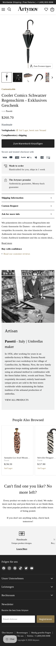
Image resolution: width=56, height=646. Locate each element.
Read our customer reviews (17, 254)
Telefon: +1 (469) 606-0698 (38, 636)
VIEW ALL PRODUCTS (16, 400)
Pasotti (9, 111)
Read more (7, 243)
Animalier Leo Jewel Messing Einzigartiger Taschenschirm (16, 459)
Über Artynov (7, 632)
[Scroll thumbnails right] (51, 77)
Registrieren (45, 619)
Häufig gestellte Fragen (41, 632)
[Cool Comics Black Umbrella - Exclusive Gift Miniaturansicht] (7, 77)
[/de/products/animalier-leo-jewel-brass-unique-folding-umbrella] (17, 441)
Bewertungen (22, 632)
